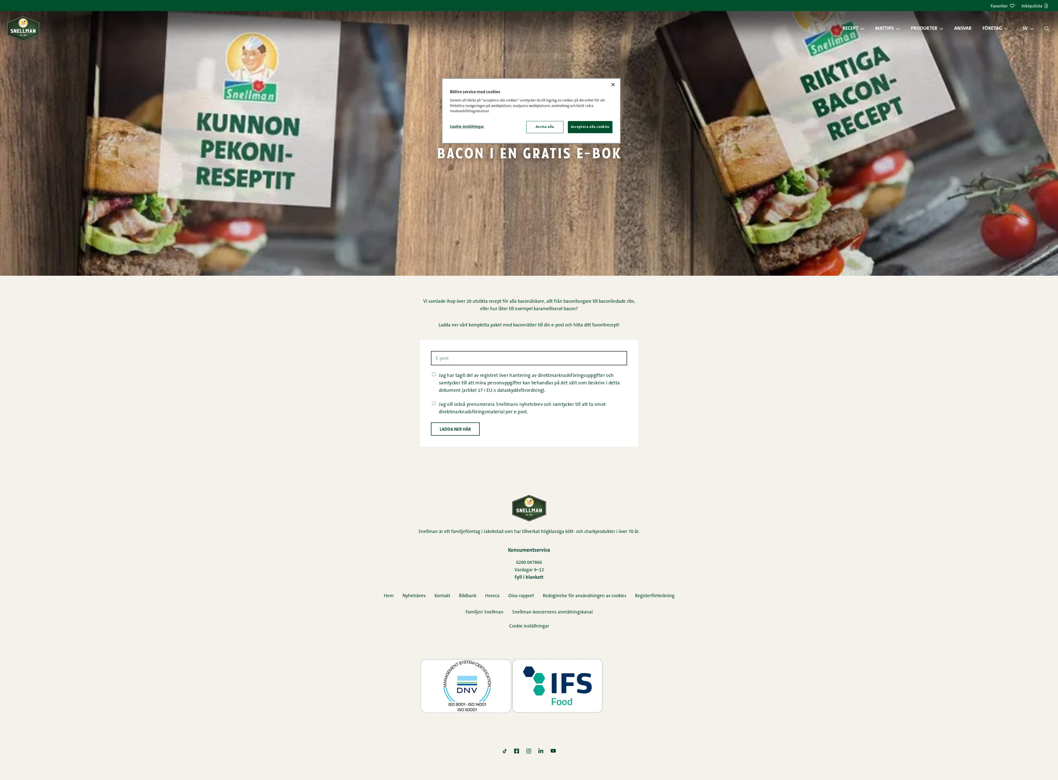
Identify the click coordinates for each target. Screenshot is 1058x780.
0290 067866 (529, 562)
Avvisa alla (545, 127)
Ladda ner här (455, 429)
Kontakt (442, 596)
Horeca (492, 596)
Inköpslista (1032, 6)
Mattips (884, 28)
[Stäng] (613, 85)
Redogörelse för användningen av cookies (584, 596)
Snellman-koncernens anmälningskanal (552, 612)
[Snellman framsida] (23, 28)
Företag (992, 28)
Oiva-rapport (521, 596)
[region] (531, 111)
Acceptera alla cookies (590, 127)
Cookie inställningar (529, 626)
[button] (865, 29)
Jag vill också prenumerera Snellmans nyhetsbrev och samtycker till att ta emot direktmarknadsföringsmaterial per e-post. (522, 408)
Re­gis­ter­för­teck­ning (654, 596)
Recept (850, 28)
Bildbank (467, 596)
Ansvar (962, 28)
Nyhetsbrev (414, 596)
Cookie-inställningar (467, 126)
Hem (389, 596)
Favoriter (999, 6)
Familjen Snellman (484, 612)
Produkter (924, 28)
